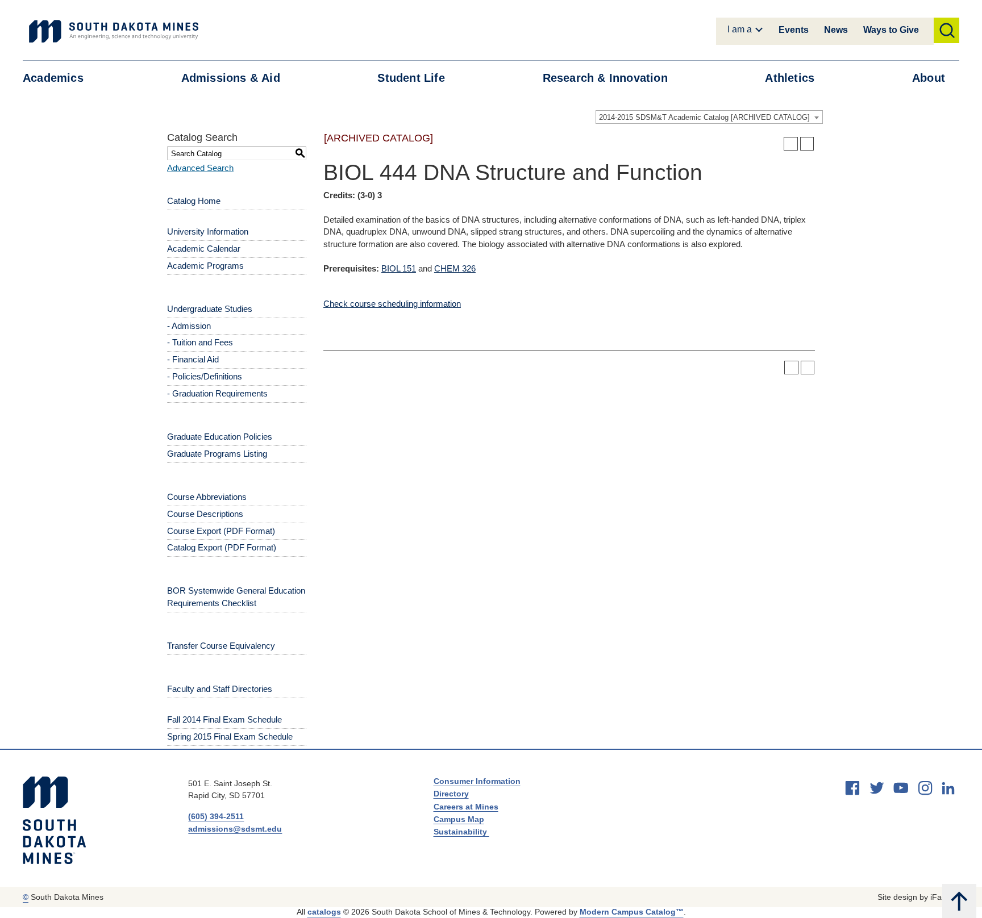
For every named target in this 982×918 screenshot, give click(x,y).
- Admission (189, 326)
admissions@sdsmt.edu (235, 828)
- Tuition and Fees (200, 342)
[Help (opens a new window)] (807, 144)
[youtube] (900, 788)
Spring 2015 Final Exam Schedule (230, 736)
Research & (605, 78)
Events (794, 30)
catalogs (324, 911)
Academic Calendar (203, 248)
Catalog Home (193, 201)
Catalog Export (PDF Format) (221, 547)
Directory (451, 793)
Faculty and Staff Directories (219, 689)
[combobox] (709, 117)
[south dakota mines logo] (114, 31)
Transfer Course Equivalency (221, 645)
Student (410, 78)
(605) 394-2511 (216, 816)
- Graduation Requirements (217, 393)
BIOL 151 (398, 268)
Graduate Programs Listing (217, 453)
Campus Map (459, 819)
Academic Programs (205, 265)
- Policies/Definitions (204, 376)
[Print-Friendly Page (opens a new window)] (791, 144)
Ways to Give (891, 30)
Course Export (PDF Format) (221, 531)
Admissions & (230, 78)
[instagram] (925, 788)
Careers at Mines (466, 806)
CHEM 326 (455, 268)
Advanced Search (200, 168)
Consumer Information (477, 781)
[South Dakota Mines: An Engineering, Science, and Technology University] (54, 820)
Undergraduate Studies (209, 309)
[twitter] (876, 788)
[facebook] (852, 788)
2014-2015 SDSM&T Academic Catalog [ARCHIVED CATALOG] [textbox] (704, 117)
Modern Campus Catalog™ (632, 911)
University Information (207, 231)
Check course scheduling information (392, 303)
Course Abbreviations (207, 497)
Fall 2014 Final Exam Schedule (224, 719)
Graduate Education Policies (219, 436)
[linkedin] (948, 788)
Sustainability (461, 831)
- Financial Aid (193, 359)
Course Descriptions (205, 514)
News (836, 30)
